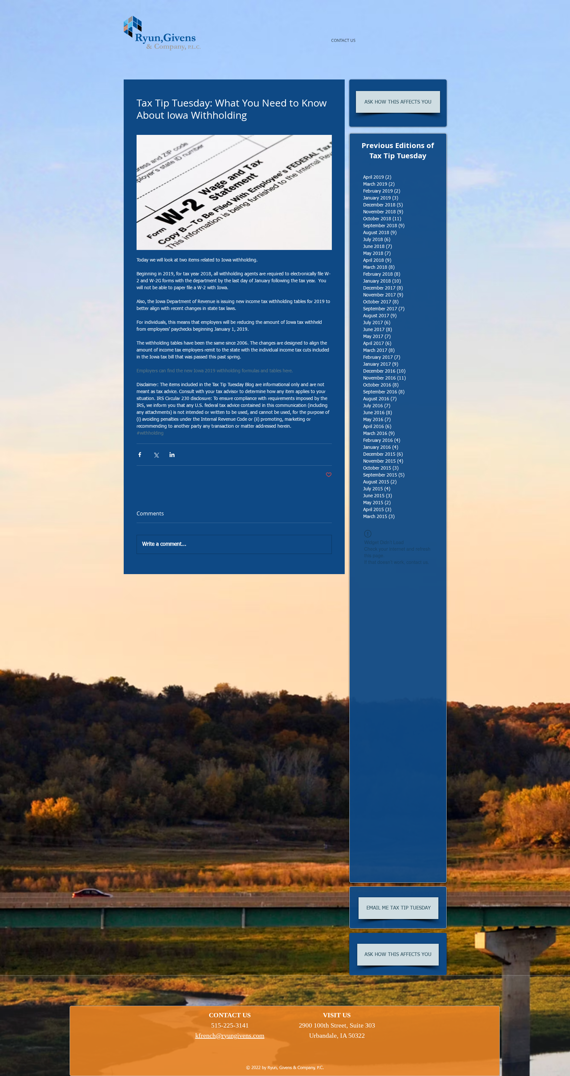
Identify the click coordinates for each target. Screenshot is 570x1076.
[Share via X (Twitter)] (156, 454)
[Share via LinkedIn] (172, 454)
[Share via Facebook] (140, 454)
